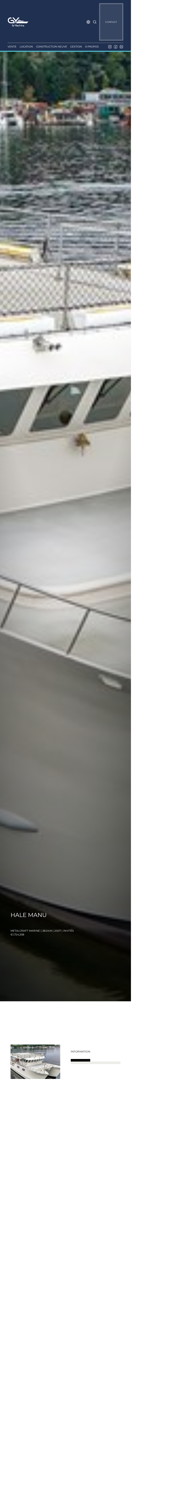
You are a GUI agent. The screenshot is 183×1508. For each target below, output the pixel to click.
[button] (88, 22)
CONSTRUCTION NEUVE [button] (51, 46)
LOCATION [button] (26, 46)
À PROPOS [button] (92, 46)
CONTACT (111, 22)
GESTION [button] (76, 46)
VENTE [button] (12, 46)
